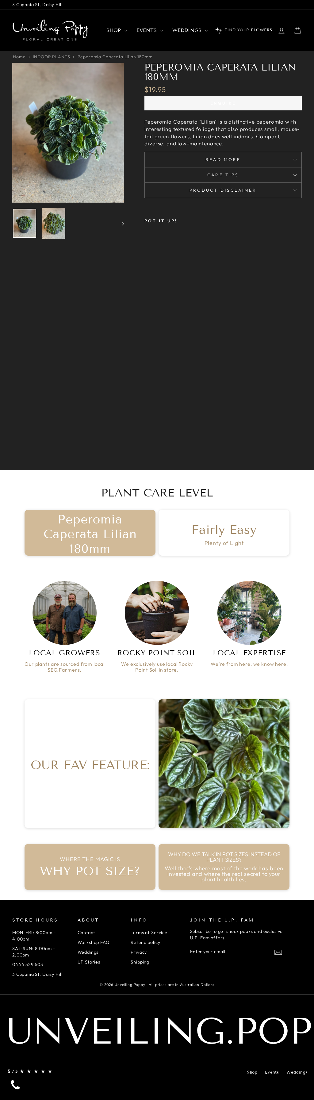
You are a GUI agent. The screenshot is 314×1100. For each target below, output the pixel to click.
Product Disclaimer (223, 190)
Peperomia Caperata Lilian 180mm (115, 56)
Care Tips (223, 175)
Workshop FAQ (94, 942)
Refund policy (145, 942)
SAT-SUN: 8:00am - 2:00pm (33, 951)
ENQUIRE (223, 103)
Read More (223, 159)
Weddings (187, 30)
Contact (86, 932)
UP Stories (89, 962)
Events (147, 30)
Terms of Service (149, 932)
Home (19, 56)
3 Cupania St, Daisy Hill (37, 4)
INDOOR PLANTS (51, 56)
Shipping (140, 962)
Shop (114, 30)
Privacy (139, 952)
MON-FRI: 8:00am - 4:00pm (34, 935)
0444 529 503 (27, 964)
